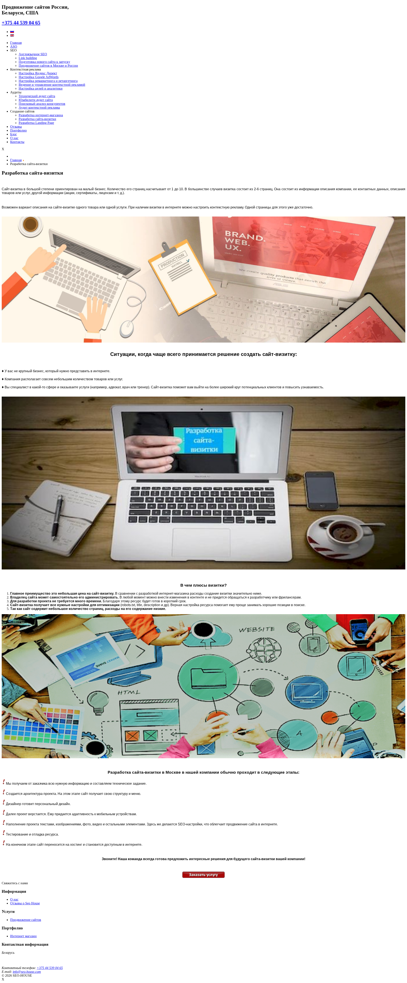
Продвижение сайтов (25, 920)
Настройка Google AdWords (39, 77)
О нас (14, 138)
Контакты (17, 142)
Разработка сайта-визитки (37, 119)
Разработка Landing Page (36, 123)
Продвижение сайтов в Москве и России (48, 65)
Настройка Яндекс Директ (38, 73)
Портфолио (18, 130)
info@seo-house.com (27, 971)
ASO (13, 46)
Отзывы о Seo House (25, 903)
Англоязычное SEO (33, 54)
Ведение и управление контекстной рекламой (52, 84)
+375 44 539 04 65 (21, 22)
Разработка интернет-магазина (41, 115)
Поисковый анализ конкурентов (42, 104)
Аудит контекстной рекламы (39, 107)
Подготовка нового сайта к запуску (44, 62)
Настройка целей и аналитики (41, 88)
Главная (16, 42)
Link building (28, 58)
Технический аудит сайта (37, 96)
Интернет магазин (23, 936)
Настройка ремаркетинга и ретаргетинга (48, 81)
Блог (13, 134)
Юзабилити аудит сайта (36, 100)
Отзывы (16, 126)
